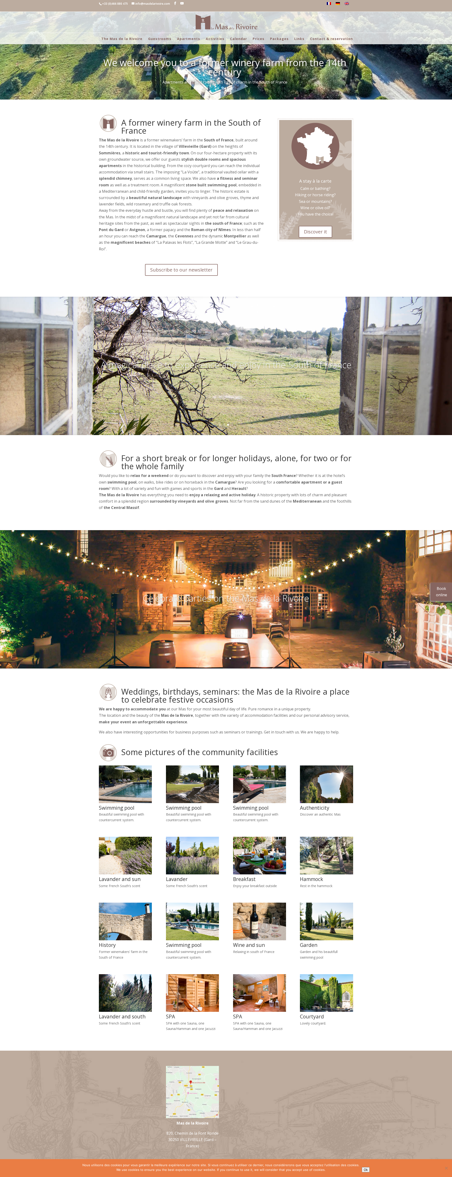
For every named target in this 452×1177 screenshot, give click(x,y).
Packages (279, 38)
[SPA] (192, 1010)
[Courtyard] (326, 1010)
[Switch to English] (346, 3)
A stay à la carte (315, 181)
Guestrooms (159, 38)
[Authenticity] (326, 801)
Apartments (188, 38)
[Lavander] (192, 873)
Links (299, 38)
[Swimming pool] (125, 801)
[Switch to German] (337, 3)
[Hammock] (326, 873)
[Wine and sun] (259, 938)
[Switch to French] (328, 3)
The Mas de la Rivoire (121, 38)
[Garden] (326, 938)
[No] (446, 1168)
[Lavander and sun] (125, 873)
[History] (125, 938)
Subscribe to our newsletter (181, 270)
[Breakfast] (259, 873)
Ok (366, 1170)
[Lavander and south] (125, 1010)
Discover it (315, 231)
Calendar (238, 38)
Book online (441, 591)
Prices (258, 38)
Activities (215, 38)
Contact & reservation (331, 38)
